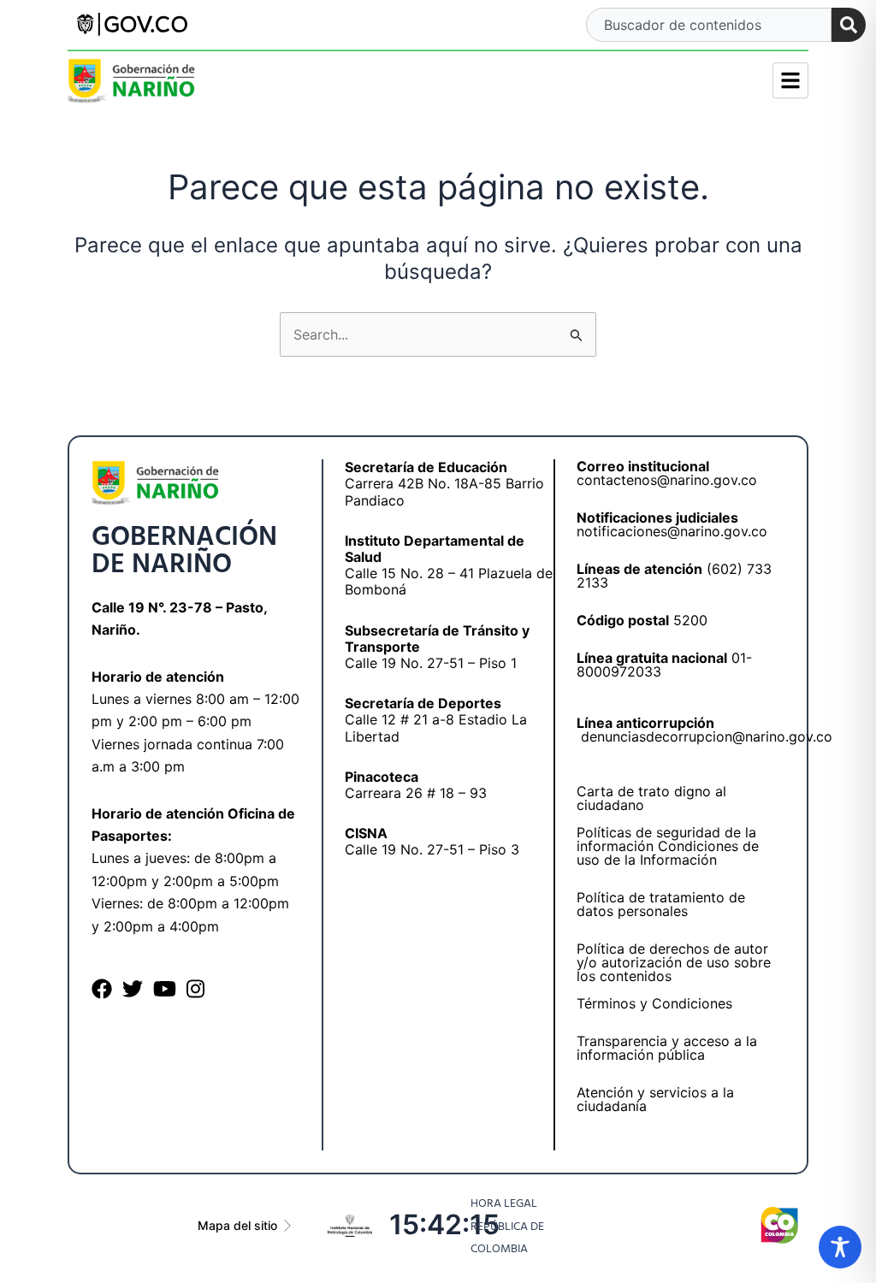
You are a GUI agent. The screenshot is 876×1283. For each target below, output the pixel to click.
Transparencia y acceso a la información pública (667, 1047)
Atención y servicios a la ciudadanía (655, 1099)
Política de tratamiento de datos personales (661, 904)
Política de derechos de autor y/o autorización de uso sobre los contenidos (674, 962)
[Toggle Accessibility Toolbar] (840, 1247)
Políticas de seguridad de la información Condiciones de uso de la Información (668, 846)
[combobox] (708, 25)
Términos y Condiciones (654, 1003)
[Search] (849, 25)
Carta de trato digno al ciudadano (651, 798)
